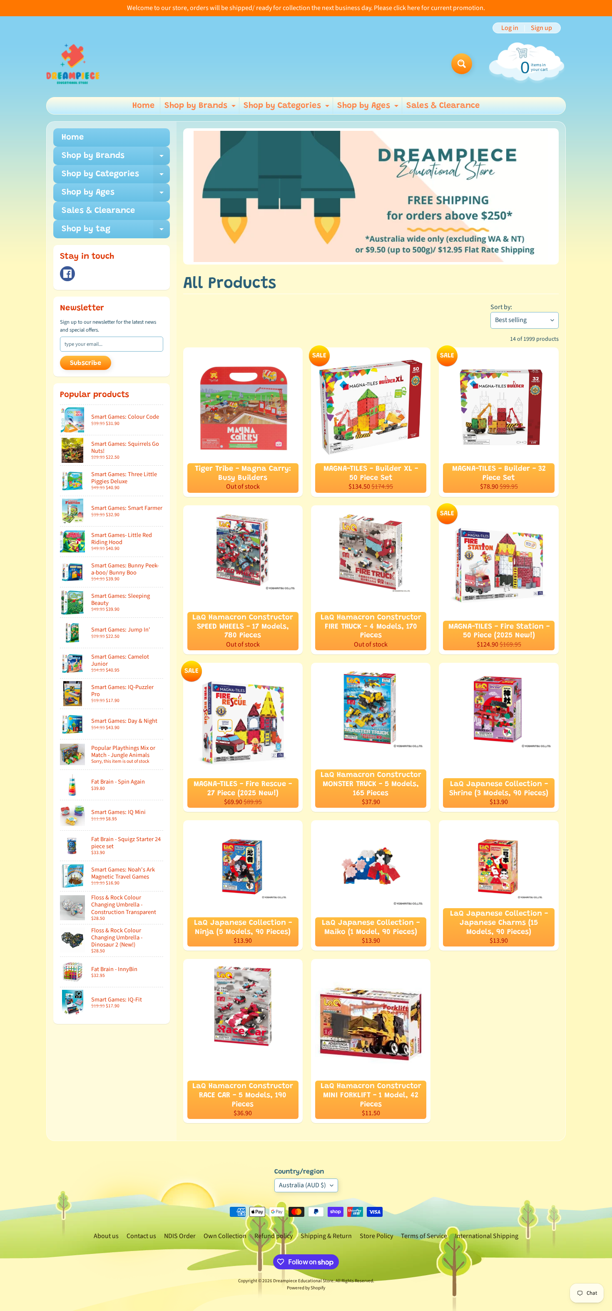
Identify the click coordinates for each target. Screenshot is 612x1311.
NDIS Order (180, 1236)
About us (106, 1236)
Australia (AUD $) (302, 1185)
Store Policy (376, 1236)
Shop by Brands (201, 108)
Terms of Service (424, 1236)
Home (143, 106)
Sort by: (501, 307)
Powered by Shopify (306, 1288)
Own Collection (225, 1236)
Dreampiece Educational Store (303, 1281)
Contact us (141, 1236)
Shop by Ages (369, 108)
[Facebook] (67, 273)
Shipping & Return (326, 1236)
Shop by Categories (287, 108)
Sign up (541, 28)
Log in (509, 28)
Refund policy (273, 1236)
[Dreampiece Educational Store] (73, 63)
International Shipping (486, 1236)
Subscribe (85, 363)
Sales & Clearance (443, 106)
